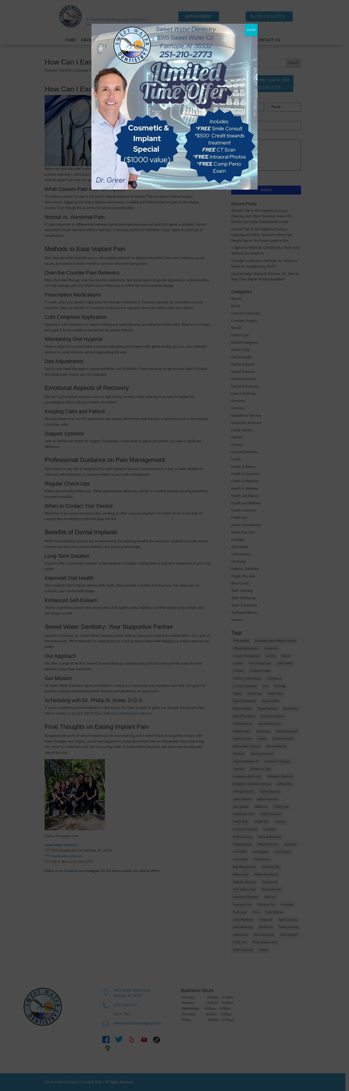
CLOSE (251, 29)
